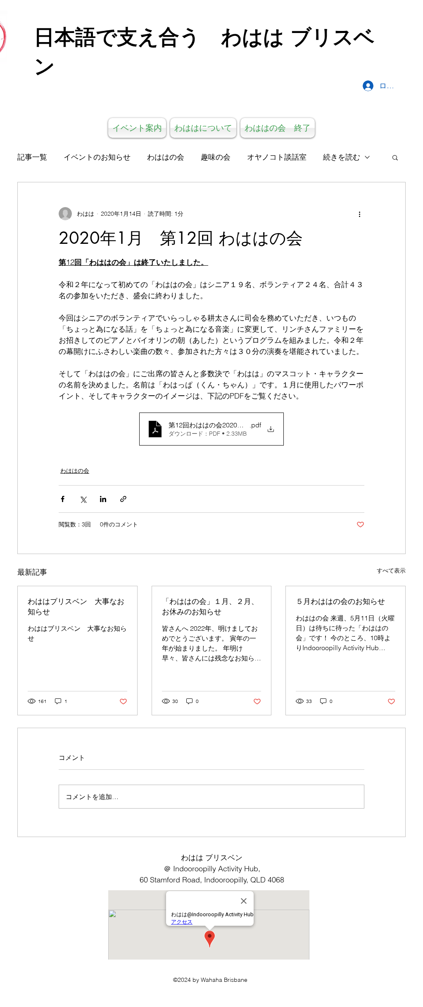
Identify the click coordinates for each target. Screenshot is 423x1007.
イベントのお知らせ (97, 157)
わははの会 (165, 157)
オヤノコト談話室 (277, 157)
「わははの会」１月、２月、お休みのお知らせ (210, 606)
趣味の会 (216, 157)
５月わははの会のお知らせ (340, 601)
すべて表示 (391, 570)
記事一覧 (32, 157)
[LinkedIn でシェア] (103, 499)
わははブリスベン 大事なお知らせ (76, 606)
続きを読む (341, 157)
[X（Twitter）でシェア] (83, 499)
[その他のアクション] (359, 214)
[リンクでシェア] (123, 499)
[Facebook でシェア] (63, 499)
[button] (395, 157)
